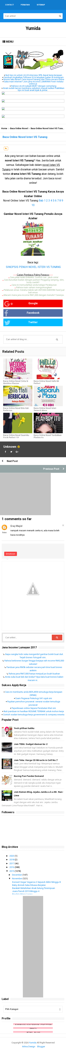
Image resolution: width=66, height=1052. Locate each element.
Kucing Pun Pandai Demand (29, 776)
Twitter (33, 322)
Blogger (41, 1046)
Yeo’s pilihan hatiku (24, 728)
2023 (12, 856)
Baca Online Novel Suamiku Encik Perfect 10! (16, 436)
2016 (12, 867)
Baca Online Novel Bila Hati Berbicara (16, 409)
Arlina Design (28, 1046)
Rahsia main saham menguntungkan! (34, 287)
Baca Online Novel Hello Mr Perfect (46, 382)
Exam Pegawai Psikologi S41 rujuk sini (33, 698)
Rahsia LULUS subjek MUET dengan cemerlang (33, 86)
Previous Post (51, 469)
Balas (4, 532)
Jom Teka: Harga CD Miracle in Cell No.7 (35, 760)
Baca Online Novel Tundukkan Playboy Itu (48, 436)
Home (4, 128)
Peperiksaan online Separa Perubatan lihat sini (34, 708)
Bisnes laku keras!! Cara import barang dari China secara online (33, 79)
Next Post (12, 461)
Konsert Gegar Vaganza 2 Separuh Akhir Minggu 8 (36, 882)
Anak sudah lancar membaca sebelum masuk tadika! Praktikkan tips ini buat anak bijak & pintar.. (33, 89)
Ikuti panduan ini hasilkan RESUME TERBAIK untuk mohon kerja (34, 711)
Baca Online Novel (19, 128)
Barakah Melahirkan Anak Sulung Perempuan (33, 888)
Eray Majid (16, 526)
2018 (12, 859)
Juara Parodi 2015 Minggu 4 (25, 891)
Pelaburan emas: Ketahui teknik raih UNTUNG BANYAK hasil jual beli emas (34, 291)
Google (33, 303)
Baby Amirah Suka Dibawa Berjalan (29, 885)
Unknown (9, 446)
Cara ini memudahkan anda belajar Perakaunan (34, 285)
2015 (12, 871)
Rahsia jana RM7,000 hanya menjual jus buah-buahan (34, 673)
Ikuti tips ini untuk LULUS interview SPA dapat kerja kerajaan (33, 75)
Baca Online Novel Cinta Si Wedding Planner (15, 382)
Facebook (33, 312)
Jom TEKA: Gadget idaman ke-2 (30, 744)
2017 (12, 863)
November (17, 878)
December (17, 875)
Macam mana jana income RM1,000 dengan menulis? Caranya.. (34, 295)
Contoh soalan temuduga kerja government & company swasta (33, 714)
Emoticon (10, 554)
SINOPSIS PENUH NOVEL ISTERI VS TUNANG (33, 267)
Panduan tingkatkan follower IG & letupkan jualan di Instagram (34, 77)
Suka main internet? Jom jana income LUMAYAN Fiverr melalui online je (33, 82)
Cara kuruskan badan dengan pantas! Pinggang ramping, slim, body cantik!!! (34, 281)
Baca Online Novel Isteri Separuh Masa (45, 409)
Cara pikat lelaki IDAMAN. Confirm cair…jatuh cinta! (34, 277)
